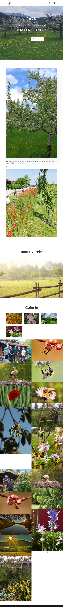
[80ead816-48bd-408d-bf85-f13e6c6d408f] (49, 323)
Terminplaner (37, 39)
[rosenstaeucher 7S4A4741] (31, 323)
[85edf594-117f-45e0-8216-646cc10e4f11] (14, 336)
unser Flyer (24, 39)
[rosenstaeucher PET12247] (14, 323)
